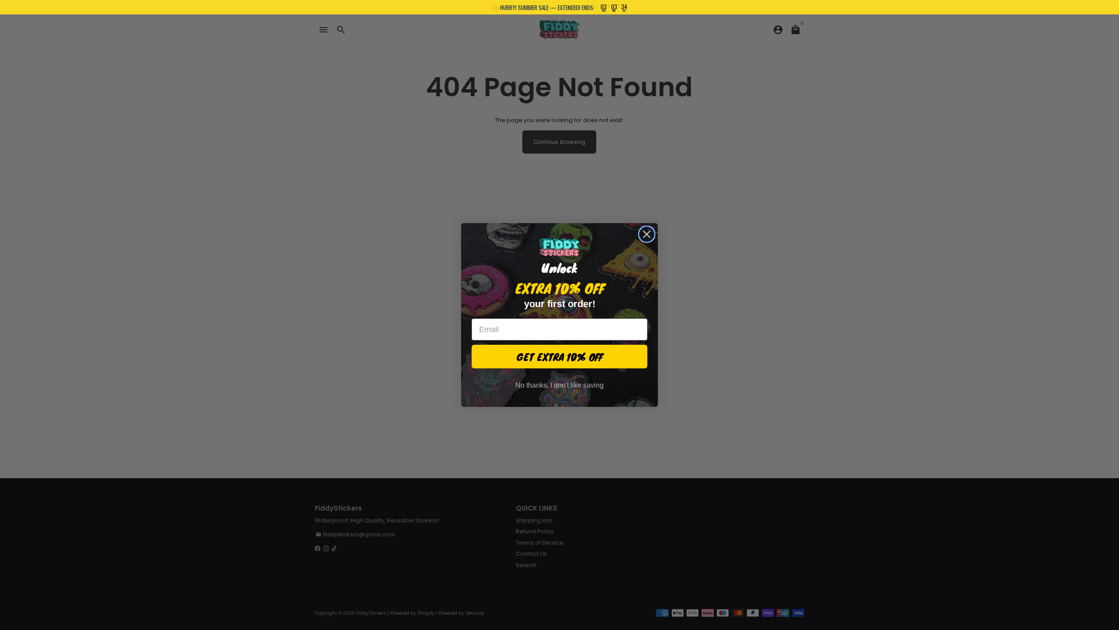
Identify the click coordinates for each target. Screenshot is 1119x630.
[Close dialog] (646, 234)
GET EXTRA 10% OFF (560, 356)
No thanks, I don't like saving (559, 385)
